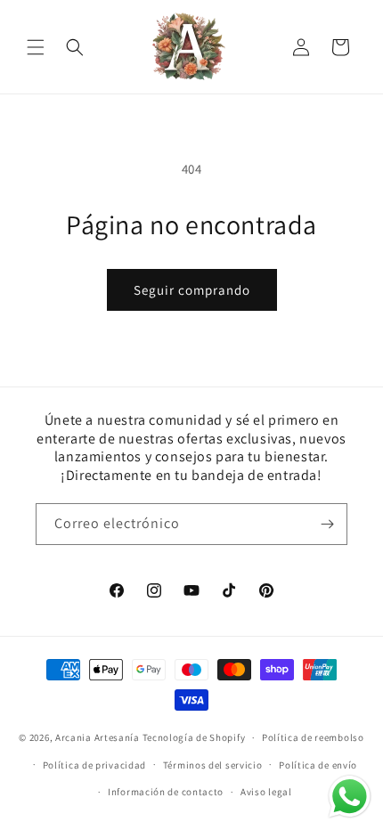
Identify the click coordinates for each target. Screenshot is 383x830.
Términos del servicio (213, 765)
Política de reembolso (313, 737)
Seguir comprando (192, 289)
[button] (35, 47)
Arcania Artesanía (97, 737)
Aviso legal (266, 791)
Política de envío (318, 765)
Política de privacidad (94, 765)
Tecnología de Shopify (194, 737)
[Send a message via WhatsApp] (349, 796)
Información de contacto (166, 791)
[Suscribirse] (326, 524)
